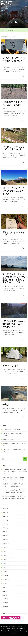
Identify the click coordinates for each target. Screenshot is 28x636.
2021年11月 (5, 575)
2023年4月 (5, 528)
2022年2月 (5, 567)
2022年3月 (5, 563)
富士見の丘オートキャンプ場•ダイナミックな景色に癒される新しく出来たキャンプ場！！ (14, 278)
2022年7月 (5, 551)
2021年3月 (5, 603)
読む (23, 76)
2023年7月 (5, 520)
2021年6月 (5, 591)
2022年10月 (6, 540)
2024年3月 (5, 516)
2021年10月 (6, 579)
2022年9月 (5, 543)
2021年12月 (6, 571)
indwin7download (15, 480)
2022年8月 (6, 547)
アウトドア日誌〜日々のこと (6, 4)
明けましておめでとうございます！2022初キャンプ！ (14, 191)
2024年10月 (6, 512)
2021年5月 (5, 595)
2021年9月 (5, 583)
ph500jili (19, 498)
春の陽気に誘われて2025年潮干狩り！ (13, 429)
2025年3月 (5, 508)
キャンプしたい (10, 365)
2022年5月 (5, 555)
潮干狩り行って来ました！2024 (11, 439)
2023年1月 (5, 536)
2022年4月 (5, 559)
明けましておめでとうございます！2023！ (14, 148)
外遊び (6, 404)
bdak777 (18, 492)
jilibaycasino (15, 486)
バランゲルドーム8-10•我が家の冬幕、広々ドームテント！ (14, 324)
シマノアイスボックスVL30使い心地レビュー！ (14, 61)
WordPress (14, 633)
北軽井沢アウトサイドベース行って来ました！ (13, 105)
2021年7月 (5, 587)
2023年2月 (5, 532)
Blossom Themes (14, 631)
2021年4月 (5, 599)
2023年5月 (5, 524)
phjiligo (25, 471)
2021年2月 (5, 607)
